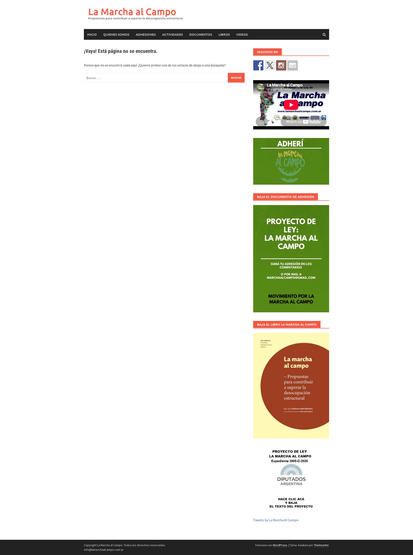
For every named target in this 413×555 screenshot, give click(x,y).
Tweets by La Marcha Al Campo (275, 520)
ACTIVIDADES (172, 34)
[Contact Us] (292, 65)
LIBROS (224, 34)
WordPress (280, 545)
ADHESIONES (146, 34)
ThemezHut (321, 545)
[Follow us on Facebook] (258, 65)
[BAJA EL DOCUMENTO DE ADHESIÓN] (291, 259)
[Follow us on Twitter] (270, 65)
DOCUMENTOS (200, 34)
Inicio (92, 34)
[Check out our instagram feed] (281, 65)
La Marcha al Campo (132, 11)
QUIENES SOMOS (116, 34)
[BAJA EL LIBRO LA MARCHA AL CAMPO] (291, 385)
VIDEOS (242, 34)
